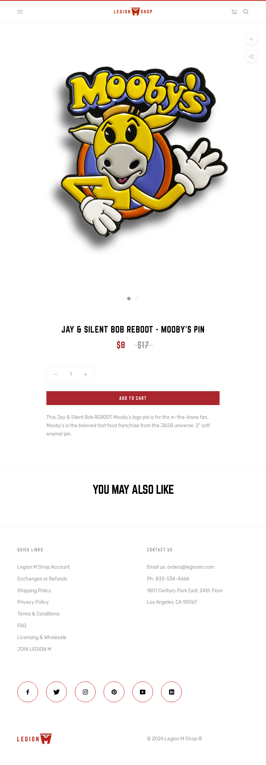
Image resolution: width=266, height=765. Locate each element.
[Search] (246, 12)
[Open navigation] (20, 11)
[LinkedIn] (171, 691)
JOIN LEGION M (34, 649)
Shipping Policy (34, 591)
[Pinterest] (114, 691)
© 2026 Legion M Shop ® (174, 739)
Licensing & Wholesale (41, 638)
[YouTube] (142, 691)
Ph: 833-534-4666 (168, 579)
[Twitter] (56, 691)
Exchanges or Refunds (42, 579)
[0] (234, 11)
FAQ (21, 626)
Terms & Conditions (38, 614)
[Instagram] (85, 691)
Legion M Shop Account (43, 567)
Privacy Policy (33, 602)
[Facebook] (27, 691)
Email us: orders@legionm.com (180, 567)
